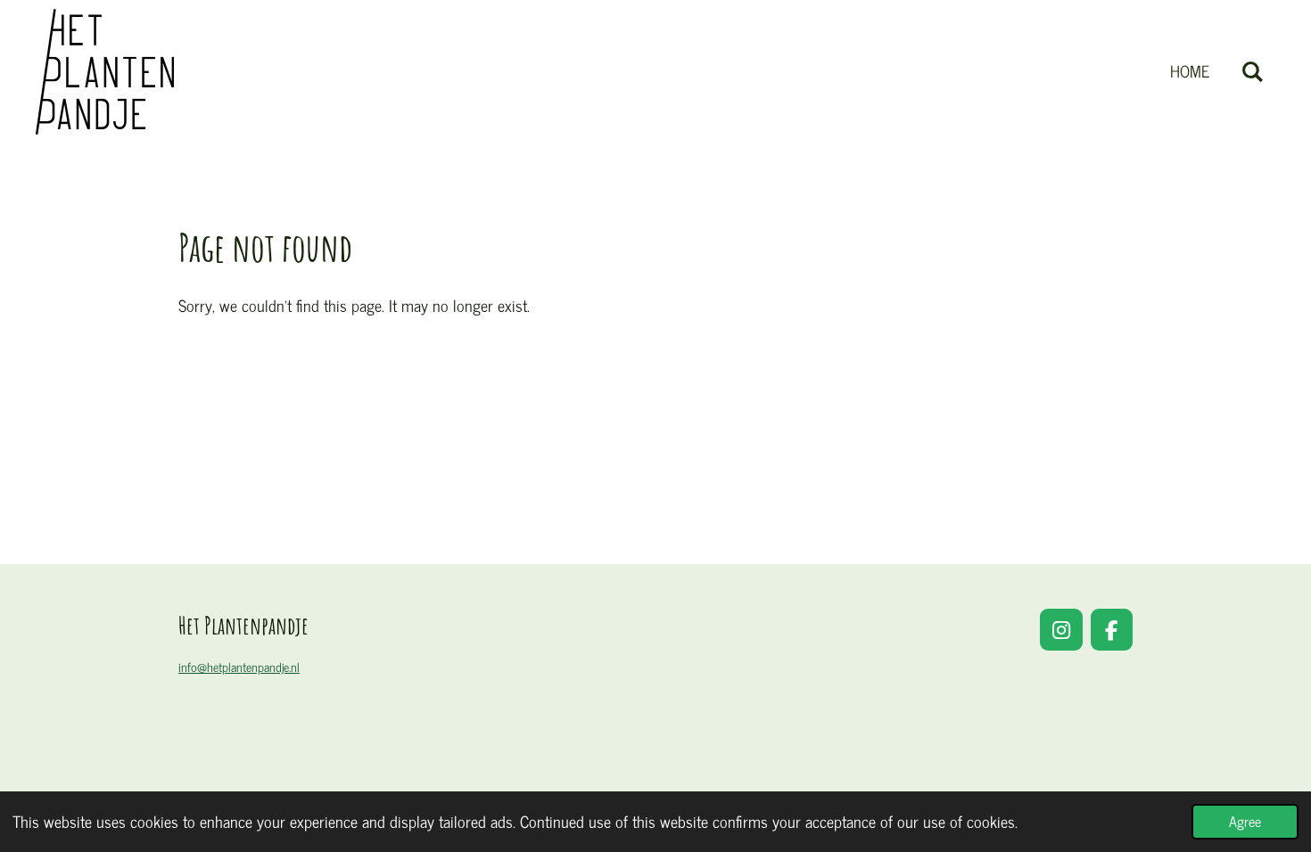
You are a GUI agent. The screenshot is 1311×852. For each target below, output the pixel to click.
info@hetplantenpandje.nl (239, 666)
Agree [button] (1245, 820)
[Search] (1252, 71)
